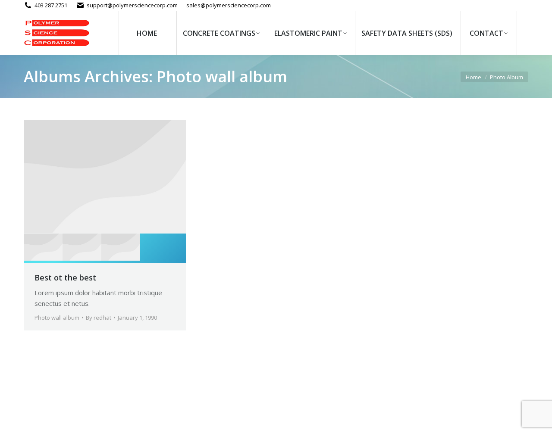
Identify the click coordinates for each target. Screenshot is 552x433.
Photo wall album (56, 317)
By (98, 317)
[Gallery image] (105, 177)
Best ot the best (65, 277)
